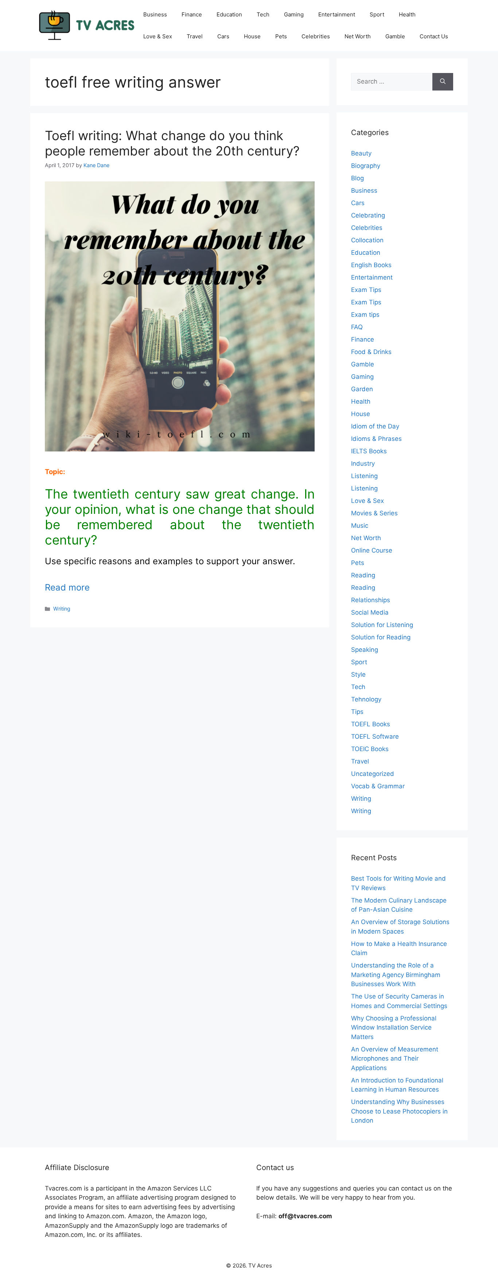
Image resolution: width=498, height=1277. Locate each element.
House (252, 36)
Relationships (370, 600)
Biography (365, 165)
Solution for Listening (382, 624)
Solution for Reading (381, 637)
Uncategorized (372, 773)
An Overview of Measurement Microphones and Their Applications (394, 1059)
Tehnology (366, 699)
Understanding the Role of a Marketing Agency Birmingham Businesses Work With (395, 975)
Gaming (294, 14)
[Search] (442, 82)
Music (359, 525)
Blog (357, 178)
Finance (192, 14)
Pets (281, 36)
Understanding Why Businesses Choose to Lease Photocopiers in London (399, 1111)
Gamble (395, 36)
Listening (364, 476)
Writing (61, 608)
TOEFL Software (375, 736)
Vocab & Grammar (378, 786)
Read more (67, 587)
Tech (263, 14)
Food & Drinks (371, 351)
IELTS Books (369, 451)
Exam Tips (366, 289)
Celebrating (368, 215)
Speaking (364, 649)
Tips (357, 711)
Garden (362, 389)
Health (407, 14)
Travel (195, 36)
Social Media (370, 612)
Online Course (371, 550)
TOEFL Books (370, 724)
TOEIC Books (370, 749)
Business (155, 14)
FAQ (357, 327)
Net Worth (358, 36)
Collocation (367, 240)
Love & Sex (157, 36)
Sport (377, 14)
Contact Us (434, 36)
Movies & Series (374, 513)
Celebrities (315, 36)
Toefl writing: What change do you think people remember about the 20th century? (172, 143)
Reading (363, 575)
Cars (223, 36)
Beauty (361, 153)
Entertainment (336, 14)
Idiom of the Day (375, 426)
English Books (371, 265)
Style (358, 674)
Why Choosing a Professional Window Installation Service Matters (393, 1028)
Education (229, 14)
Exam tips (365, 314)
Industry (363, 463)
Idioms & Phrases (376, 438)
